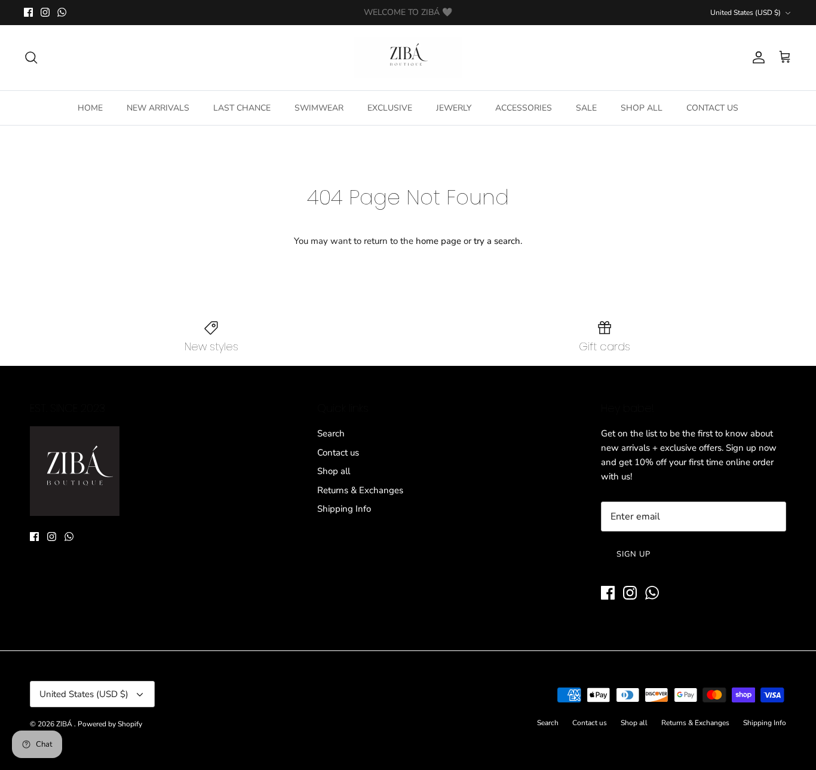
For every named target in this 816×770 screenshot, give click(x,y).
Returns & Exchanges (360, 490)
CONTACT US (712, 108)
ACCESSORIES (523, 108)
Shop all (333, 471)
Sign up (633, 554)
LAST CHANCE (242, 108)
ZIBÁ (65, 724)
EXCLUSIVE (389, 108)
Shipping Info (344, 509)
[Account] (756, 57)
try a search (497, 241)
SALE (586, 108)
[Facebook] (28, 12)
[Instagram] (45, 12)
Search (331, 433)
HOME (90, 108)
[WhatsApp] (61, 12)
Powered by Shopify (110, 724)
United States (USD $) (745, 12)
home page (438, 241)
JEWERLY (453, 108)
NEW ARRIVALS (158, 108)
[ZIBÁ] (408, 57)
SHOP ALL (641, 108)
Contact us (338, 453)
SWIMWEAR (319, 108)
